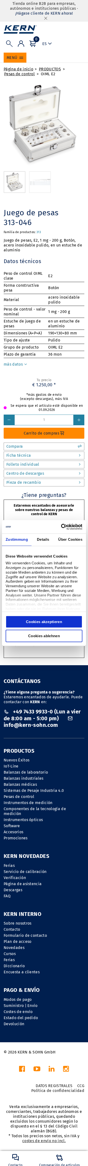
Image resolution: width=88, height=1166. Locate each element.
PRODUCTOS (50, 69)
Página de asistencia (23, 884)
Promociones (16, 838)
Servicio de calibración (25, 871)
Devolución (14, 1024)
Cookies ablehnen (44, 636)
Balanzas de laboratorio (26, 772)
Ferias (9, 865)
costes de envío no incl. (44, 1140)
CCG (80, 1085)
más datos (14, 364)
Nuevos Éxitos (16, 760)
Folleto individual (22, 464)
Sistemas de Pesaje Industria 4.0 (34, 790)
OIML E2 (48, 74)
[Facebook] (22, 1070)
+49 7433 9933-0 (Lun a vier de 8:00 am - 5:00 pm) (42, 715)
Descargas (13, 890)
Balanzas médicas (20, 784)
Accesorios (13, 832)
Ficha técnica (18, 455)
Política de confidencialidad (57, 1090)
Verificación (15, 877)
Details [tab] (43, 539)
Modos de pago (18, 999)
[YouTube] (36, 1070)
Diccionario (14, 966)
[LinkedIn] (52, 1070)
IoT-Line (11, 766)
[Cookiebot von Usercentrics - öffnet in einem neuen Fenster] (62, 527)
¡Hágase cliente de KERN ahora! (44, 13)
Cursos (10, 953)
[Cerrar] (46, 18)
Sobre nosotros (17, 923)
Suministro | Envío (21, 1005)
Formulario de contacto (25, 935)
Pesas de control (19, 74)
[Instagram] (66, 1070)
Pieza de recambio (23, 482)
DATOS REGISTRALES (54, 1085)
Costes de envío (18, 1011)
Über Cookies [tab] (70, 539)
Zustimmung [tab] (17, 539)
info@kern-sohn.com (31, 725)
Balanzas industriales (24, 778)
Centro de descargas (25, 473)
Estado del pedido (21, 1017)
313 (38, 232)
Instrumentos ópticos (23, 819)
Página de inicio (18, 69)
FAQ (7, 896)
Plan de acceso (17, 941)
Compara (14, 446)
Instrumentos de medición (28, 802)
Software (12, 826)
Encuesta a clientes (22, 972)
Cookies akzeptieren (44, 622)
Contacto (12, 929)
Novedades (14, 947)
